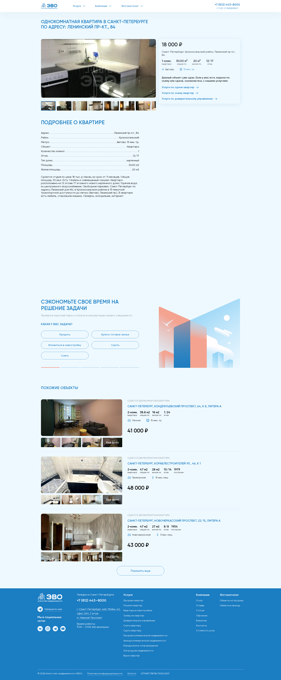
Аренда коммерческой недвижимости (144, 640)
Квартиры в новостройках (137, 610)
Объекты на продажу (232, 600)
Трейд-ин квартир (133, 615)
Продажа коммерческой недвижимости (145, 635)
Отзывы (200, 605)
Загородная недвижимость (138, 650)
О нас (199, 600)
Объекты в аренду (230, 605)
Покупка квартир (132, 605)
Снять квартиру (132, 625)
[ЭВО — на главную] (57, 6)
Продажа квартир (133, 600)
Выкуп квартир (131, 655)
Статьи (200, 610)
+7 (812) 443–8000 (227, 4)
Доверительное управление (139, 620)
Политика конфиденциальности (105, 673)
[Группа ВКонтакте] (40, 628)
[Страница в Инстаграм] (47, 628)
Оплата (131, 673)
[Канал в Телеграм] (55, 628)
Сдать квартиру (132, 630)
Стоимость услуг (205, 630)
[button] (98, 68)
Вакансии (201, 620)
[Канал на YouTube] (63, 628)
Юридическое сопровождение (140, 645)
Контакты (201, 625)
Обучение (201, 615)
